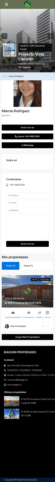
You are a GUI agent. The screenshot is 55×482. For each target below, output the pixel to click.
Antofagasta (24, 67)
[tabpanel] (27, 36)
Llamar (28, 136)
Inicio (4, 76)
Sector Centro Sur (36, 63)
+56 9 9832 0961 (17, 185)
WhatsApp (28, 145)
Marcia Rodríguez (16, 111)
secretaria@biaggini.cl (17, 380)
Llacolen (22, 63)
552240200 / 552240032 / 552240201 (25, 370)
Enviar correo (27, 127)
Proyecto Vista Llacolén (31, 56)
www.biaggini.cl (14, 385)
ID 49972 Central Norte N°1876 (23, 302)
